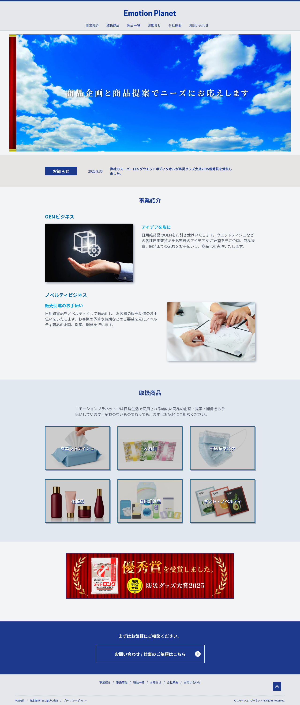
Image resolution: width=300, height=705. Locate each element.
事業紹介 (92, 25)
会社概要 (174, 25)
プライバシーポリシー (75, 700)
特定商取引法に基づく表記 (44, 700)
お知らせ (154, 25)
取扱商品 (113, 25)
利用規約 (19, 700)
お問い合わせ (199, 25)
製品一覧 (133, 25)
